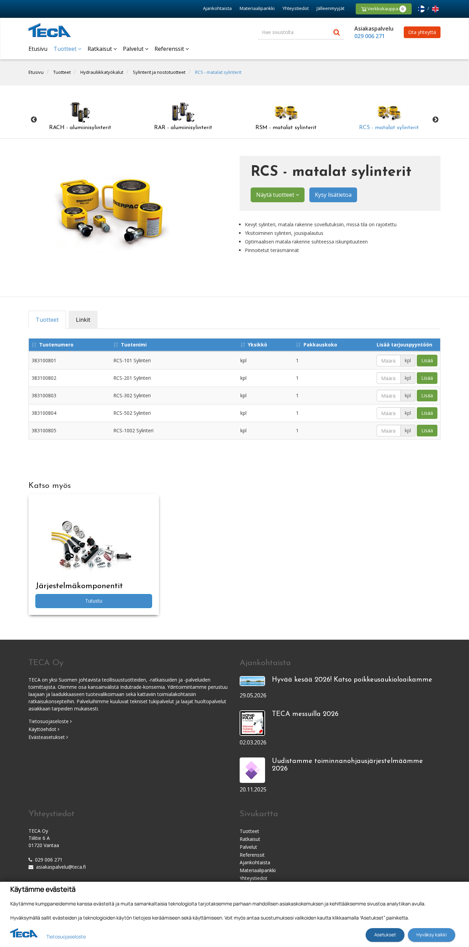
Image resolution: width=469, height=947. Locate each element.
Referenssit (170, 49)
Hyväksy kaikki (431, 935)
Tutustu (93, 600)
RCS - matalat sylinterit (218, 72)
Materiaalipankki (257, 8)
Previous (33, 120)
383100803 (44, 395)
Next (435, 120)
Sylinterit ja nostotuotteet (159, 72)
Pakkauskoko (320, 344)
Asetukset (385, 935)
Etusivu (37, 49)
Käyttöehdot (43, 729)
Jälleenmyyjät (330, 8)
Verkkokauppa (385, 8)
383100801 (44, 360)
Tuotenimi (134, 344)
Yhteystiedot (296, 8)
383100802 (44, 378)
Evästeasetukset (47, 737)
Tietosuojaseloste (49, 721)
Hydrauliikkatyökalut (101, 72)
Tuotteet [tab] (47, 319)
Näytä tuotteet (276, 194)
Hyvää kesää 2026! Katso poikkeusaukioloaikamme (352, 679)
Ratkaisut (100, 49)
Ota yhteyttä (422, 32)
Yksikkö (257, 344)
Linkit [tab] (83, 319)
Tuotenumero (56, 344)
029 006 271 (369, 36)
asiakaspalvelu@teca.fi (61, 867)
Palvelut (134, 49)
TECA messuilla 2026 (305, 714)
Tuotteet (66, 49)
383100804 (44, 413)
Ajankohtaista (217, 8)
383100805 (44, 430)
